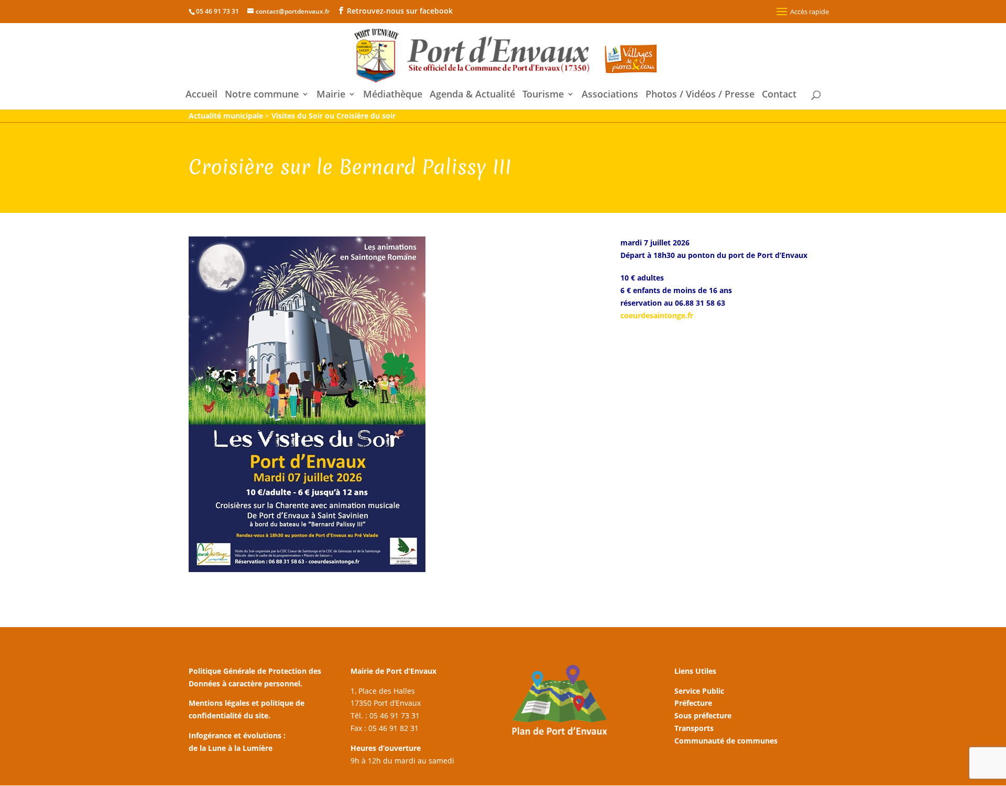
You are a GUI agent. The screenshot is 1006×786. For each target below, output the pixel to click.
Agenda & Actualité (472, 95)
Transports (694, 728)
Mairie (330, 95)
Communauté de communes (726, 741)
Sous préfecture (702, 715)
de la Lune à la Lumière (230, 748)
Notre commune (262, 95)
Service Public (699, 691)
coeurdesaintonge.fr (656, 315)
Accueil (201, 95)
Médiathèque (392, 95)
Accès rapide (809, 11)
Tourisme (543, 95)
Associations (610, 95)
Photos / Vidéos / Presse (700, 95)
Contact (779, 95)
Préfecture (693, 703)
